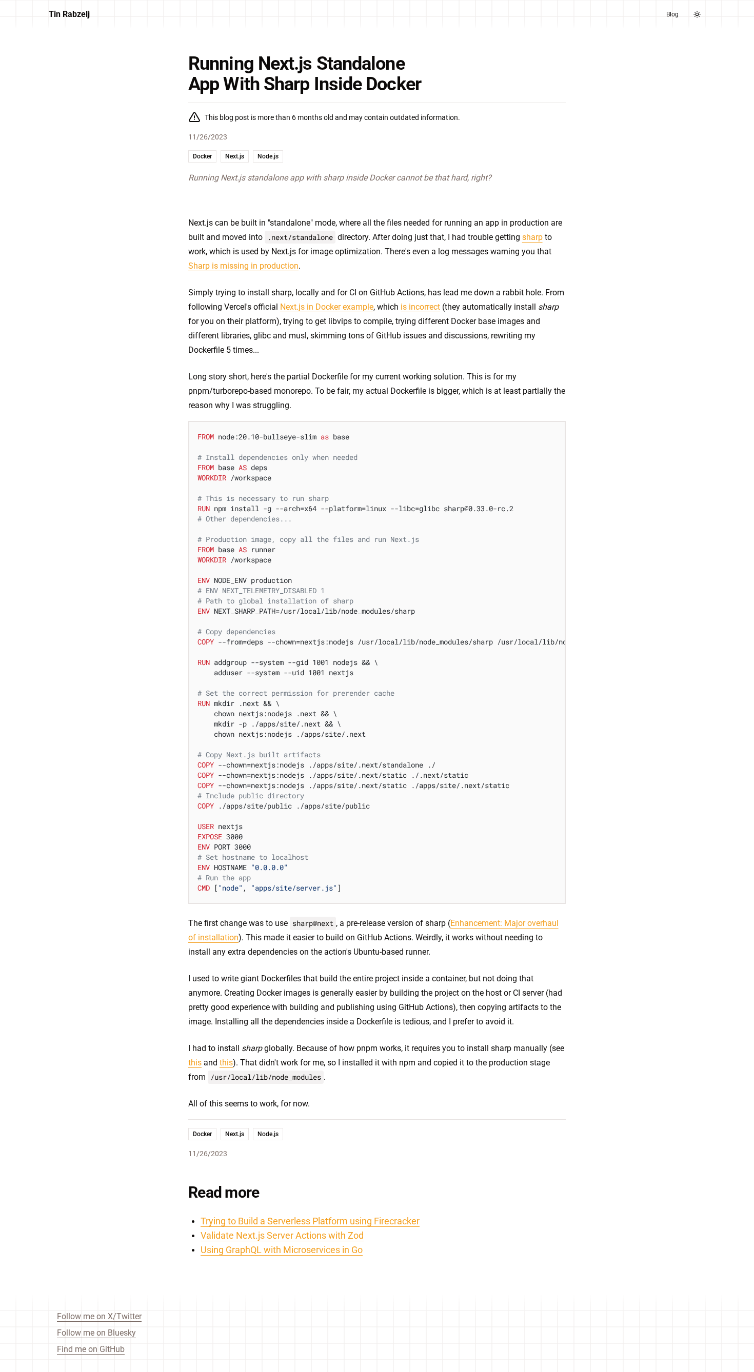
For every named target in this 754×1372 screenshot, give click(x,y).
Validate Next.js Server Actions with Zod (282, 1235)
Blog (672, 14)
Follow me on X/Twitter (99, 1316)
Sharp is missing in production (243, 266)
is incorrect (420, 307)
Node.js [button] (268, 156)
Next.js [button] (234, 156)
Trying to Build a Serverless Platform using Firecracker (310, 1221)
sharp (532, 237)
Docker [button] (202, 156)
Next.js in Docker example (326, 307)
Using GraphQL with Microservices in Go (282, 1249)
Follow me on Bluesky (96, 1333)
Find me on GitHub (91, 1349)
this (195, 1062)
